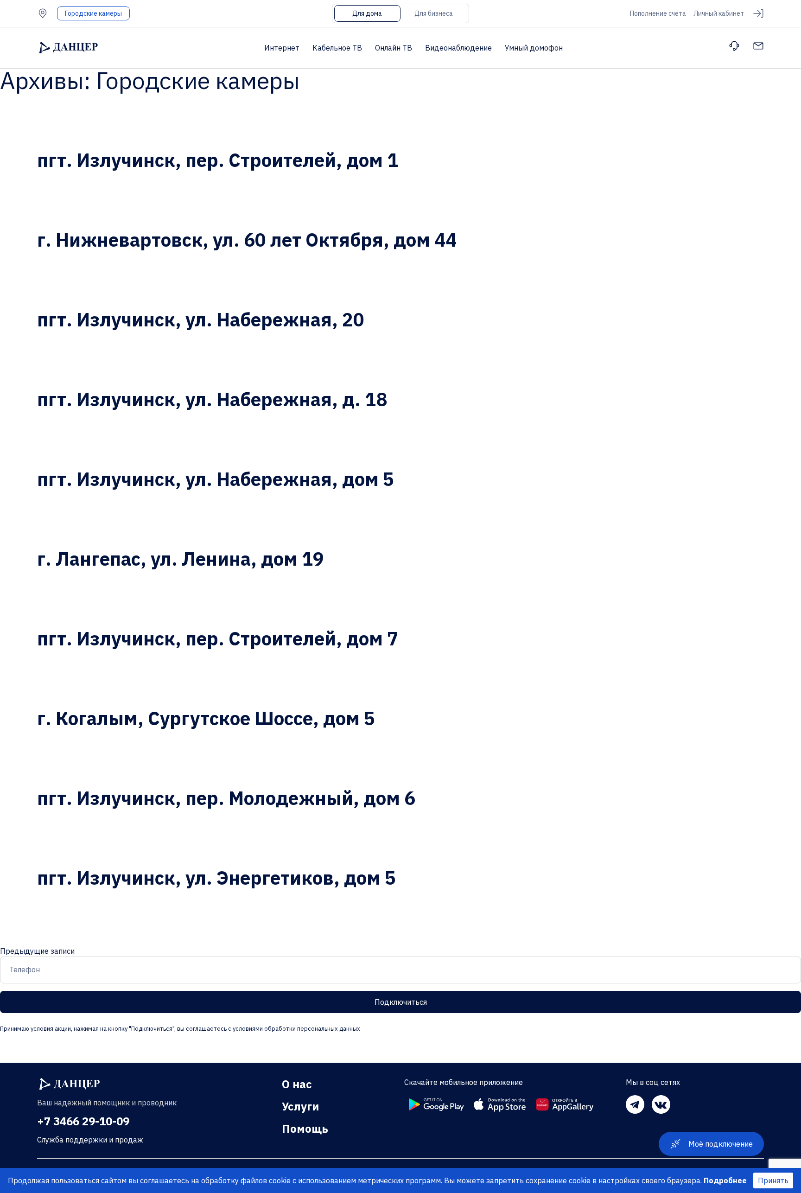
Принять (773, 1180)
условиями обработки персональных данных (295, 1029)
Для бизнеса (433, 13)
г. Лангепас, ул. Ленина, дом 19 (180, 559)
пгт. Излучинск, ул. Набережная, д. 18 (212, 399)
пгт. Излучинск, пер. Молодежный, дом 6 (226, 798)
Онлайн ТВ (393, 47)
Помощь (305, 1128)
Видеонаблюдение (458, 47)
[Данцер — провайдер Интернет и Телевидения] (69, 1084)
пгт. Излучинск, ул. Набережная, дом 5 (215, 479)
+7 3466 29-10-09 (83, 1121)
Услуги (300, 1106)
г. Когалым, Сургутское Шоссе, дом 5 (206, 718)
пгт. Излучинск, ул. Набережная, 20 (200, 319)
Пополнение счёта (658, 13)
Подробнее (725, 1180)
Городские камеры (93, 13)
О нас (297, 1084)
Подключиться (401, 1002)
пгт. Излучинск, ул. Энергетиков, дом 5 (216, 878)
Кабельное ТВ (337, 47)
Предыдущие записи (37, 951)
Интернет (281, 47)
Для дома (367, 13)
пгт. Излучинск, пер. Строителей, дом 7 (217, 638)
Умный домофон (534, 47)
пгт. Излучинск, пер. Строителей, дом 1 (217, 160)
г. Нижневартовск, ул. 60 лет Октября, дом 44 (247, 240)
